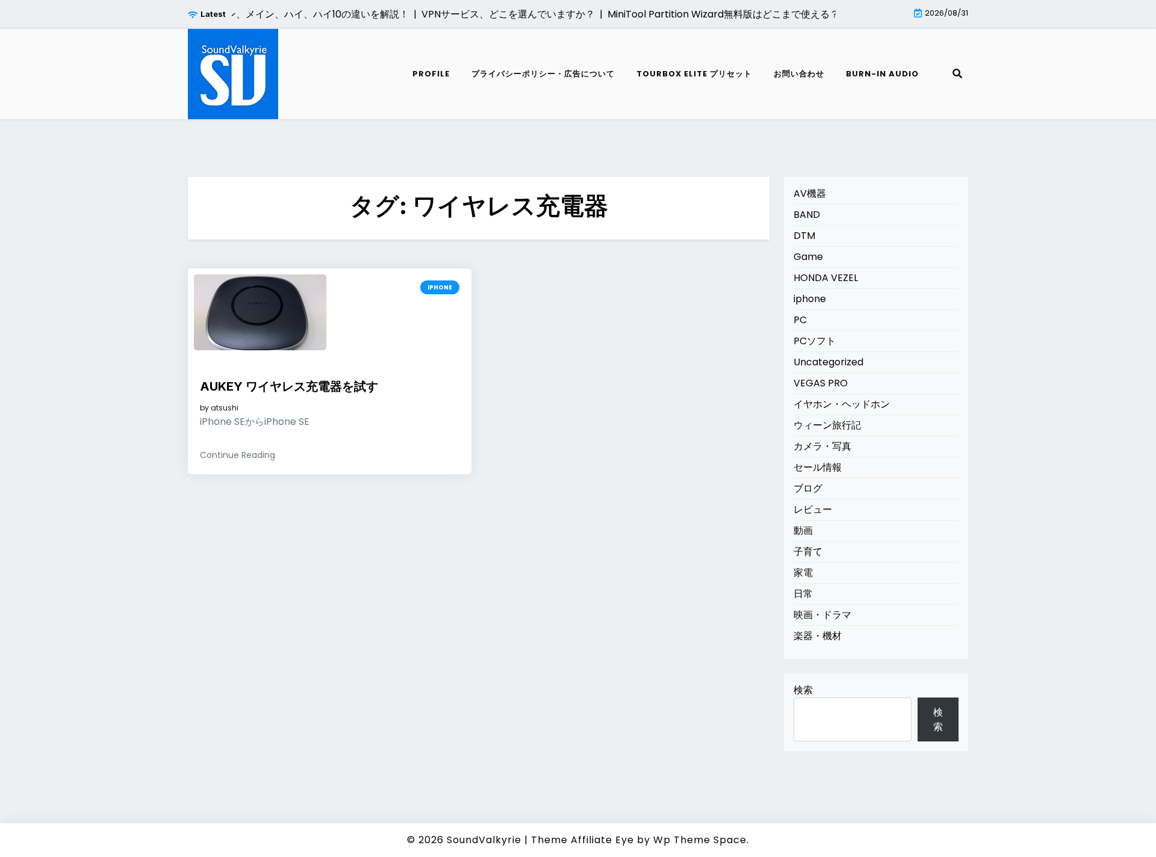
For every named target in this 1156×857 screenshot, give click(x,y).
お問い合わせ (799, 73)
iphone (439, 287)
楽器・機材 (818, 636)
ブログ (808, 488)
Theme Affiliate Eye (582, 840)
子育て (808, 551)
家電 (803, 573)
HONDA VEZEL (826, 278)
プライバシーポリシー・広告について (543, 73)
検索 (803, 690)
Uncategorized (828, 362)
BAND (807, 214)
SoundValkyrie (484, 840)
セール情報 (818, 467)
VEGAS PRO (821, 383)
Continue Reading (237, 455)
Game (808, 257)
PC (800, 320)
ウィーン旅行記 (827, 425)
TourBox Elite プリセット (694, 73)
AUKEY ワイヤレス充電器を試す (289, 386)
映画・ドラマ (822, 615)
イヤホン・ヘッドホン (842, 404)
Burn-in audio (882, 73)
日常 (803, 594)
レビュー (813, 509)
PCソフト (815, 341)
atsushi (224, 408)
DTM (804, 236)
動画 (803, 530)
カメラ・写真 (822, 446)
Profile (431, 73)
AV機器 (810, 193)
